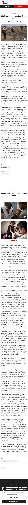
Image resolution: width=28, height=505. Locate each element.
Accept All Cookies (14, 501)
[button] (13, 240)
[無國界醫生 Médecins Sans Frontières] (5, 2)
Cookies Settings (14, 497)
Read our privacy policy (12, 494)
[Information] (25, 39)
